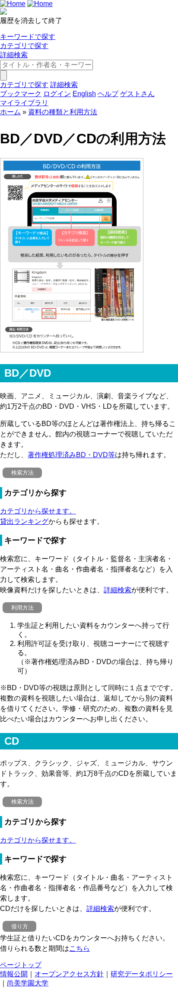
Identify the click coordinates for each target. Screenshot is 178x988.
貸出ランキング (24, 521)
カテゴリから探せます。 (38, 511)
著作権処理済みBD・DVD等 (71, 454)
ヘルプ (108, 93)
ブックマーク (20, 93)
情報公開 (14, 974)
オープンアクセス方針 (69, 974)
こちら (79, 948)
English (84, 93)
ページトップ (20, 965)
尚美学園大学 (27, 983)
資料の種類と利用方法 (62, 112)
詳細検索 (14, 54)
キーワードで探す (27, 36)
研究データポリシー (142, 974)
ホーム (10, 112)
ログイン (57, 93)
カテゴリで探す (24, 45)
